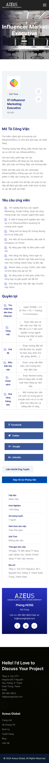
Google (20, 447)
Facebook (19, 425)
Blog (4, 738)
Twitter (19, 436)
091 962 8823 (25, 615)
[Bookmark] (38, 91)
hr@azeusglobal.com (24, 618)
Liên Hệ (5, 743)
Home (24, 43)
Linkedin (19, 458)
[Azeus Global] (12, 5)
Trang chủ (7, 720)
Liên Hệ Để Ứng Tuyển (17, 469)
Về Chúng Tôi (8, 724)
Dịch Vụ (6, 729)
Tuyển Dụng (8, 734)
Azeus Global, (18, 758)
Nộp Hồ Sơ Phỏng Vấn (24, 479)
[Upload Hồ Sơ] (38, 99)
